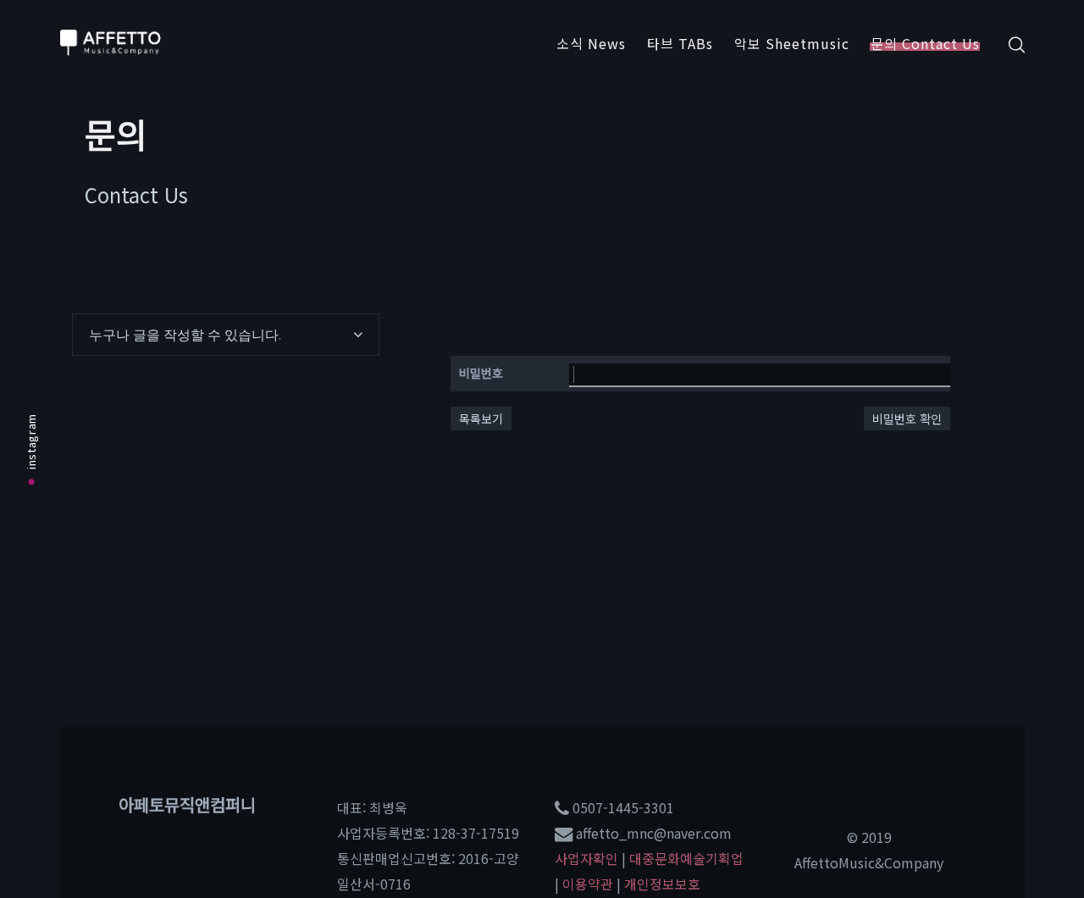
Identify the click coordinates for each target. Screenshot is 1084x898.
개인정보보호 (662, 883)
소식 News (591, 43)
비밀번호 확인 (907, 418)
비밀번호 (481, 372)
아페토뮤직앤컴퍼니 (187, 804)
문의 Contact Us (925, 43)
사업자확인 (586, 858)
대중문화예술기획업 (686, 858)
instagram (31, 441)
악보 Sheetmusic (791, 43)
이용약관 (587, 883)
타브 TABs (680, 43)
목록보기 (481, 418)
